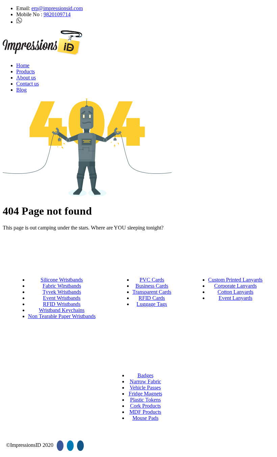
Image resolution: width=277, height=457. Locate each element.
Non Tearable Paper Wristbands (62, 316)
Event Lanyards (235, 298)
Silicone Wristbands (62, 280)
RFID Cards (151, 298)
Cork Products (145, 406)
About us (26, 77)
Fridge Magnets (145, 393)
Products (25, 71)
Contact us (27, 84)
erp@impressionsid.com (57, 8)
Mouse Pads (145, 418)
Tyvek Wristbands (62, 292)
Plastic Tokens (145, 400)
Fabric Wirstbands (62, 286)
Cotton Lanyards (235, 292)
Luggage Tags (151, 304)
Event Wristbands (61, 298)
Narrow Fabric (145, 381)
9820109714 (57, 14)
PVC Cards (152, 280)
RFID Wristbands (61, 304)
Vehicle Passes (145, 387)
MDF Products (145, 412)
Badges (145, 375)
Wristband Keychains (61, 310)
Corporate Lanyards (235, 286)
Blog (21, 90)
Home (22, 65)
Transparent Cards (151, 292)
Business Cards (151, 286)
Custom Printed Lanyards (235, 280)
